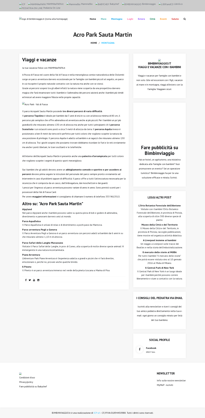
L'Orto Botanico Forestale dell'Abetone (160, 205)
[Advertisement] (159, 126)
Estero (141, 18)
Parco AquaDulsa (31, 221)
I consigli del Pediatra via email (159, 298)
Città (152, 18)
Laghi (130, 18)
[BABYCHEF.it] (20, 373)
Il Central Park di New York (159, 267)
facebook (151, 347)
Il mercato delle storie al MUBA (160, 252)
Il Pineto (26, 266)
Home (93, 18)
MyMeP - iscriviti (165, 384)
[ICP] (22, 3)
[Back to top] (198, 411)
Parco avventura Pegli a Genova (39, 229)
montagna (108, 42)
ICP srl (96, 412)
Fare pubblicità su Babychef (33, 386)
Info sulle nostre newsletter (171, 380)
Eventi (163, 18)
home (94, 42)
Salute (175, 18)
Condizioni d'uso (27, 377)
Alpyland (27, 209)
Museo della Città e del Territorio (160, 224)
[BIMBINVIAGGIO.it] (159, 59)
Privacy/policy (26, 381)
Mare (103, 18)
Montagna (116, 18)
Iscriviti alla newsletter (149, 306)
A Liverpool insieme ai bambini (159, 240)
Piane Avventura (31, 254)
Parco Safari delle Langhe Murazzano (42, 242)
